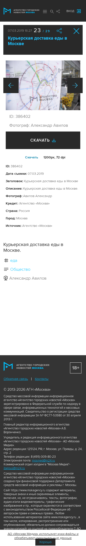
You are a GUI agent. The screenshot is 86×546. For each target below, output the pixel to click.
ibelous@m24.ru (14, 468)
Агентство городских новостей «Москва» (21, 11)
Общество (20, 269)
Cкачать (31, 157)
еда (13, 260)
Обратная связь (16, 379)
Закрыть (76, 31)
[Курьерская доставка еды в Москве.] (43, 85)
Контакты (41, 379)
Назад (11, 85)
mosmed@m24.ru (43, 460)
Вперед (75, 85)
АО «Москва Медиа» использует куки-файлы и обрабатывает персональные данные (43, 536)
